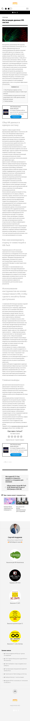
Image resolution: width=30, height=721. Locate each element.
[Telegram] (13, 12)
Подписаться (15, 117)
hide (17, 86)
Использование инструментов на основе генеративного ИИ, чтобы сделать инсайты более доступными (14, 97)
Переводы (5, 17)
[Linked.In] (15, 12)
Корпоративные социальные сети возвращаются (8, 508)
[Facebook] (17, 12)
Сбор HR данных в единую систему (12, 90)
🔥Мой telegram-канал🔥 (15, 542)
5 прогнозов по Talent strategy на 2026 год (15, 674)
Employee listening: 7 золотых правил (14, 677)
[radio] (8, 436)
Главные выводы (8, 101)
